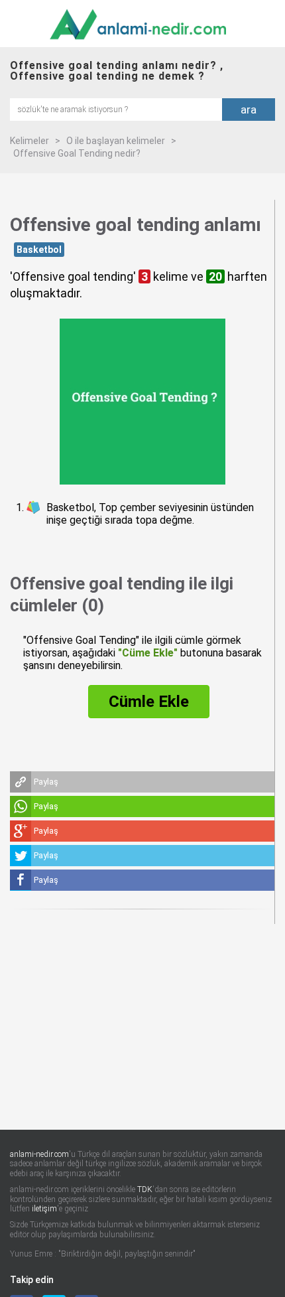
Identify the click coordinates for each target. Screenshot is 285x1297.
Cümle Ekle (149, 701)
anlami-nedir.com (39, 1154)
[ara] (116, 108)
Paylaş (46, 782)
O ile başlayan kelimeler (115, 140)
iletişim (44, 1208)
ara (248, 109)
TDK (144, 1189)
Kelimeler (29, 140)
